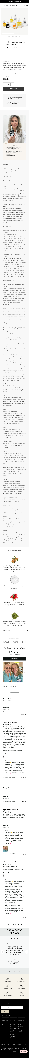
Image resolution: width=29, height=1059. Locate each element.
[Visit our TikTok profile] (9, 1015)
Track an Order (13, 1028)
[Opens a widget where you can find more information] (24, 1051)
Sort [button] (4, 686)
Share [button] (14, 777)
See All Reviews (14, 964)
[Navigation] (2, 5)
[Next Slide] (28, 1)
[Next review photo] (24, 672)
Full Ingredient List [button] (5, 630)
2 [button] (8, 924)
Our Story (4, 1023)
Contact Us (12, 1024)
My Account (20, 1026)
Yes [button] (12, 777)
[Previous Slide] (1, 1)
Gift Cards (20, 1024)
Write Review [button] (14, 658)
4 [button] (13, 924)
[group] (14, 707)
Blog (19, 1028)
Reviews (3, 1024)
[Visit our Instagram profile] (6, 1015)
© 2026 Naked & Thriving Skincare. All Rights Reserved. (11, 1044)
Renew (16, 962)
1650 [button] (22, 924)
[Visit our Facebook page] (2, 1015)
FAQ (11, 1026)
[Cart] (27, 5)
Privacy (25, 1044)
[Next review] (26, 952)
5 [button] (15, 924)
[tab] (14, 691)
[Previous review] (2, 952)
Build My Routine (21, 1030)
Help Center (12, 1023)
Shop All (20, 1023)
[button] (14, 48)
